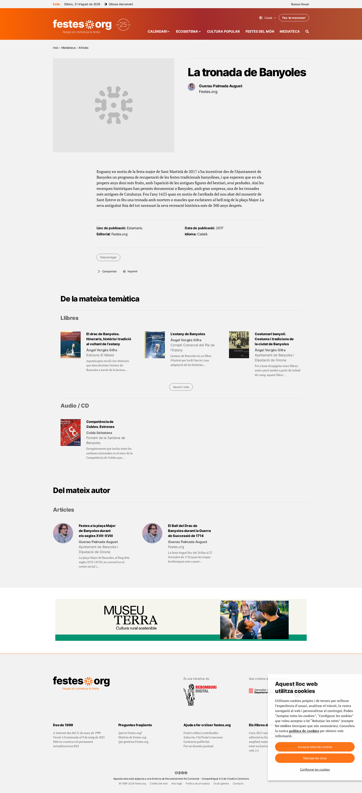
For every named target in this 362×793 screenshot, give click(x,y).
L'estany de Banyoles (188, 334)
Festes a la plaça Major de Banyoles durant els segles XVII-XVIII (97, 531)
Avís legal (176, 783)
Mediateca (290, 31)
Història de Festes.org (132, 737)
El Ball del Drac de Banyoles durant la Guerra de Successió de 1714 (189, 531)
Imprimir (133, 271)
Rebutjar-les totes (315, 758)
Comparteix (109, 271)
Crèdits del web (159, 783)
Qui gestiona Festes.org (133, 742)
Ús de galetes (221, 783)
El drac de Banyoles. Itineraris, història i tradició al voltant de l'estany (108, 339)
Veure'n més (181, 387)
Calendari (157, 31)
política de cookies (304, 731)
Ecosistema (187, 31)
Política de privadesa (198, 783)
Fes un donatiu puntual (198, 746)
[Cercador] (307, 31)
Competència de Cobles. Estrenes (100, 424)
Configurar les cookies (315, 769)
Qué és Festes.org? (130, 733)
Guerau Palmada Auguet (220, 86)
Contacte (238, 783)
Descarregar (108, 257)
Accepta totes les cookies (315, 747)
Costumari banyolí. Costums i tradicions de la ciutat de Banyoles (274, 339)
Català (267, 17)
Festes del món (260, 31)
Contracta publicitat (196, 742)
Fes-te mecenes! (293, 17)
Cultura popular (223, 31)
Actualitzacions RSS (66, 746)
